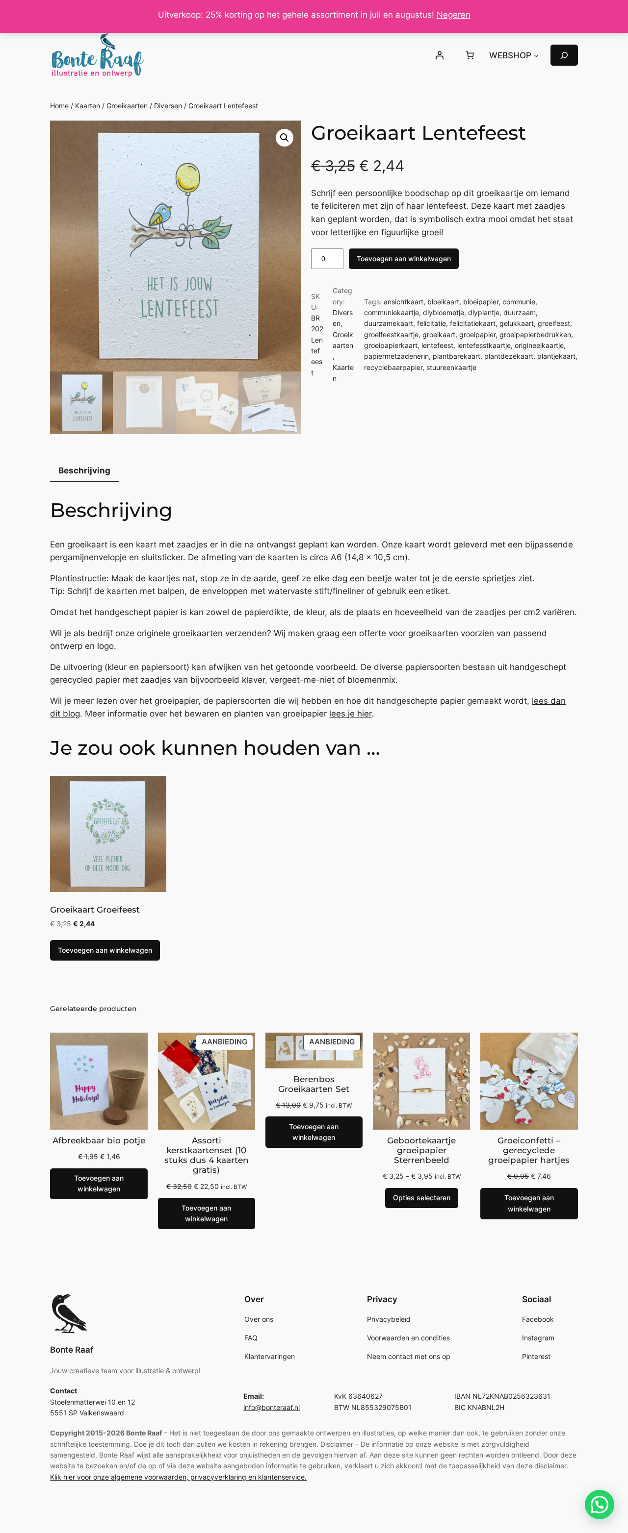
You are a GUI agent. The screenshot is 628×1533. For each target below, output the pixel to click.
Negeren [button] (454, 15)
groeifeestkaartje (391, 334)
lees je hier (350, 713)
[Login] (439, 55)
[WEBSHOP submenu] (536, 55)
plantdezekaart (508, 356)
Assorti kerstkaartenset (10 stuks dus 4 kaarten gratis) (206, 1155)
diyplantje (483, 312)
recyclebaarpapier (393, 367)
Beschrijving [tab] (84, 470)
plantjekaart (556, 356)
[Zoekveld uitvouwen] (564, 55)
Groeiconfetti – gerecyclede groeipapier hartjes (529, 1150)
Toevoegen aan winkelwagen (404, 258)
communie (518, 301)
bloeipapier (480, 301)
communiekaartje (391, 312)
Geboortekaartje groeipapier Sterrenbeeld (421, 1150)
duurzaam (519, 312)
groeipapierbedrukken (535, 334)
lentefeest (437, 345)
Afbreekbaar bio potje (98, 1140)
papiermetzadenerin (396, 356)
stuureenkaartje (451, 367)
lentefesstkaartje (484, 345)
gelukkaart (516, 323)
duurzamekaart (388, 323)
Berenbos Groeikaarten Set (313, 1084)
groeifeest (554, 323)
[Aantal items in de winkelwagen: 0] (469, 55)
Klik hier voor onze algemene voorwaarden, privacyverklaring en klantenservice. (178, 1477)
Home (59, 105)
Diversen (168, 105)
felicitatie (431, 323)
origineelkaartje (539, 345)
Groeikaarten (127, 105)
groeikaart (438, 334)
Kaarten (87, 105)
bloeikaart (443, 301)
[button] (284, 138)
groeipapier (477, 334)
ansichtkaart (403, 301)
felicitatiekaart (473, 323)
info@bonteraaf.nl (271, 1407)
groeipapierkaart (391, 345)
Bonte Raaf (71, 1350)
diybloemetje (443, 312)
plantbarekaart (456, 356)
